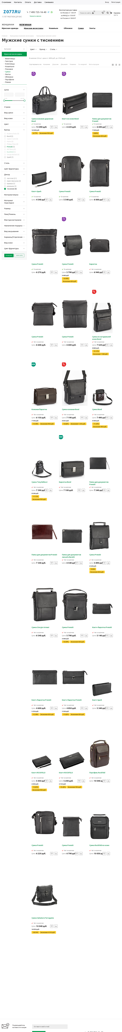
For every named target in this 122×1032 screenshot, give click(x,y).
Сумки (81, 28)
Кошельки (53, 28)
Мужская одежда (10, 28)
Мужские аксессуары (33, 28)
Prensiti (10, 147)
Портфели (9, 79)
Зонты (92, 28)
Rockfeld (10, 152)
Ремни (8, 82)
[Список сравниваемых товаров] (93, 13)
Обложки (68, 28)
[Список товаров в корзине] (115, 14)
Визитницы (10, 59)
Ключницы (10, 64)
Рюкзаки (9, 69)
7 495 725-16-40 (37, 12)
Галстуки (9, 61)
